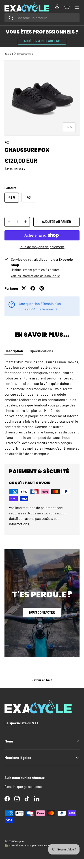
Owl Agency (43, 845)
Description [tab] (13, 351)
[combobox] (42, 17)
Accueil (8, 53)
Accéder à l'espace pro (42, 41)
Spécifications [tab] (41, 351)
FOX (7, 142)
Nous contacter (42, 612)
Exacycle (18, 841)
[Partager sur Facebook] (32, 288)
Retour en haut (42, 680)
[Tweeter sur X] (23, 288)
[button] (67, 7)
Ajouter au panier (56, 222)
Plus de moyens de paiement (42, 246)
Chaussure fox (25, 53)
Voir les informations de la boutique (35, 276)
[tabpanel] (42, 407)
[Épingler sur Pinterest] (41, 288)
